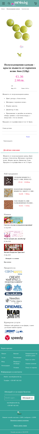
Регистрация (6, 365)
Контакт (16, 353)
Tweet (28, 137)
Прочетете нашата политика (19, 420)
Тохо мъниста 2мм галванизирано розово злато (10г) (23, 202)
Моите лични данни (20, 425)
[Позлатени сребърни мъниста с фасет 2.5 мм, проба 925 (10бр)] (8, 192)
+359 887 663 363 (15, 380)
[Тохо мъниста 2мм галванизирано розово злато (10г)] (8, 204)
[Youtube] (12, 384)
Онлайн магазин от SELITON (19, 432)
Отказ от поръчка (31, 367)
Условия (16, 367)
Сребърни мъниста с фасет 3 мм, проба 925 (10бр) (23, 178)
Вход (3, 361)
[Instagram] (8, 384)
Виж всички (7, 262)
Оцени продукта (8, 141)
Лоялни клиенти (31, 363)
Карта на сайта (30, 359)
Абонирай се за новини (12, 258)
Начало (3, 9)
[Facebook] (3, 384)
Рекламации (17, 357)
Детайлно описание (11, 150)
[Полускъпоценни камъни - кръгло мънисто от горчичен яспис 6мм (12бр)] (19, 48)
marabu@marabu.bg (15, 376)
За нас (4, 357)
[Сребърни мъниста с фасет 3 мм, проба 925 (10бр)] (8, 180)
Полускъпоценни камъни (13, 9)
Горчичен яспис (25, 9)
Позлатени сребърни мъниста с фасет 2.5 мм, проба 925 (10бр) (24, 190)
